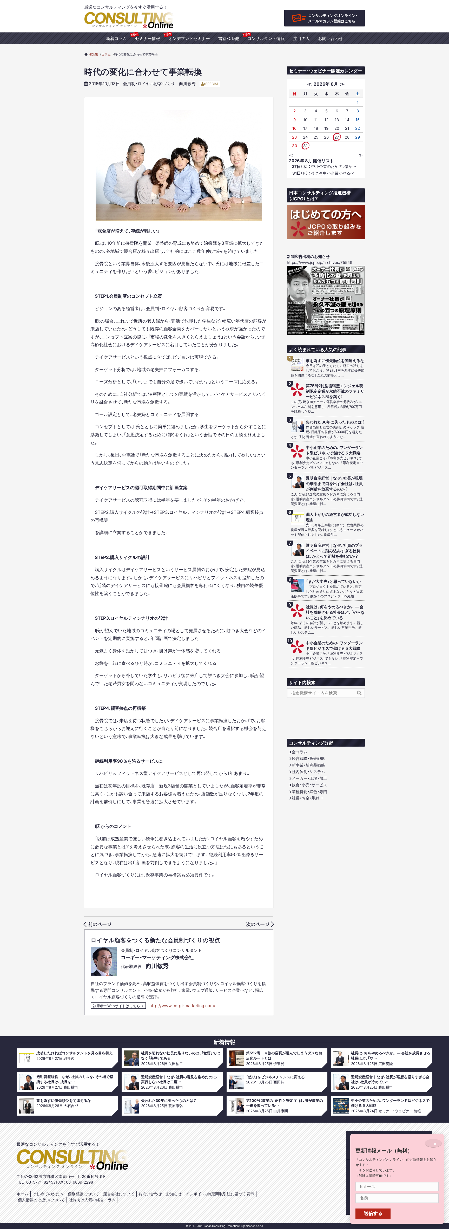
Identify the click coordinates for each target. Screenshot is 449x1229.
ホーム (22, 1194)
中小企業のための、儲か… (324, 166)
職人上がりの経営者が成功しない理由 (335, 517)
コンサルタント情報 (266, 38)
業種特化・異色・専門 (309, 791)
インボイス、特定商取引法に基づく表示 (220, 1194)
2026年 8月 (326, 83)
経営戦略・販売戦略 (308, 758)
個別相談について (83, 1194)
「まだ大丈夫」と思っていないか (333, 581)
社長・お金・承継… (307, 798)
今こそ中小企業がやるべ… (325, 173)
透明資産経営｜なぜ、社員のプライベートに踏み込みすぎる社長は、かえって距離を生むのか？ (334, 551)
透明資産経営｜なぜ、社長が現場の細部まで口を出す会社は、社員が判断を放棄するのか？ (334, 483)
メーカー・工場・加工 (309, 778)
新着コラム (116, 38)
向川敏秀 (187, 83)
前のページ (99, 923)
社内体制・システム (308, 771)
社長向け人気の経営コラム (92, 1200)
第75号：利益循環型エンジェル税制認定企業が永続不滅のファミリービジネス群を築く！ (335, 391)
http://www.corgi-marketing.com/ (182, 1005)
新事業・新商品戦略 (308, 765)
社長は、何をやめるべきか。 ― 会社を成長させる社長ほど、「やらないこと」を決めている (335, 612)
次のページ (257, 923)
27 (336, 137)
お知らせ (174, 1194)
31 (305, 145)
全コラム (299, 752)
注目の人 (301, 38)
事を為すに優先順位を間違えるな (335, 360)
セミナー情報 (147, 38)
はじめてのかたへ (48, 1194)
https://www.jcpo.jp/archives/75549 (319, 262)
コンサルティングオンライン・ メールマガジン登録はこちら (333, 18)
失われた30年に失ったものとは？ (335, 422)
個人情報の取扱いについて (41, 1200)
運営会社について (118, 1194)
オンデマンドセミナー (189, 38)
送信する (373, 1213)
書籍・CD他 (228, 38)
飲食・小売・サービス (309, 785)
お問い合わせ (330, 38)
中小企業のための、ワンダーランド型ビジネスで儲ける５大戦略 (334, 450)
